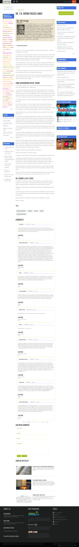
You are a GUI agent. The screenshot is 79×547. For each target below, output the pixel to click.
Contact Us (56, 521)
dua (12, 31)
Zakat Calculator (58, 512)
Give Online (57, 515)
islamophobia (7, 52)
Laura (10, 55)
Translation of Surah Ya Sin (39, 495)
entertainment (6, 35)
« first (23, 422)
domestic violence (7, 31)
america (7, 21)
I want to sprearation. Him (62, 77)
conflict (10, 27)
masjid (10, 57)
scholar (30, 211)
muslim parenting (7, 65)
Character (5, 23)
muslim (9, 61)
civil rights (5, 25)
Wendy (11, 103)
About (65, 1)
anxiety (10, 21)
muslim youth (7, 73)
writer (36, 211)
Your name (19, 428)
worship (10, 105)
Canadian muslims (21, 214)
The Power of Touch (61, 25)
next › (43, 422)
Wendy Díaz (5, 125)
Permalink (33, 224)
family (10, 37)
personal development (8, 79)
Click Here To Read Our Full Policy (10, 531)
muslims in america (8, 67)
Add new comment (20, 200)
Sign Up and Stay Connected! (66, 13)
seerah (4, 93)
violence (4, 103)
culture (6, 29)
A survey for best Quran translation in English (43, 466)
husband (8, 47)
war (9, 103)
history (4, 47)
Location (19, 433)
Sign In (56, 524)
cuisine (4, 29)
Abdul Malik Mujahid (22, 45)
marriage (5, 57)
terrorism (5, 100)
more (12, 137)
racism (10, 87)
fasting (4, 40)
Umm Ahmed (6, 135)
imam (12, 47)
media (4, 59)
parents (4, 77)
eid (9, 33)
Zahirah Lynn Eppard (7, 132)
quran (6, 87)
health (4, 45)
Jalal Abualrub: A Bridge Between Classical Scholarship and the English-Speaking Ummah (66, 38)
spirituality (6, 96)
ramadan (6, 88)
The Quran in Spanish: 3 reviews (39, 480)
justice (4, 55)
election (11, 33)
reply (19, 238)
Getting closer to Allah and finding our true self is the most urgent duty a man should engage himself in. (66, 73)
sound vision (9, 95)
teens (11, 99)
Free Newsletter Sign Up (59, 517)
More (11, 109)
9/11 (4, 19)
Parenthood (5, 75)
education (6, 33)
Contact (69, 1)
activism (7, 19)
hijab (13, 45)
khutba (7, 55)
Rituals (9, 91)
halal (11, 41)
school (12, 91)
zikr (7, 107)
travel (9, 101)
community (6, 27)
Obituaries (20, 10)
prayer (11, 83)
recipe (10, 89)
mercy (7, 59)
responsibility (5, 91)
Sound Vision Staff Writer (8, 118)
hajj (9, 41)
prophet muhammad (6, 85)
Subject (18, 438)
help (7, 45)
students (10, 97)
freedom (11, 40)
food (7, 39)
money (11, 59)
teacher (7, 99)
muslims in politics (6, 69)
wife (4, 105)
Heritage (10, 45)
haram (4, 43)
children (10, 23)
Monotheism (5, 61)
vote (7, 103)
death (41, 211)
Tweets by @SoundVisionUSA (63, 62)
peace (11, 77)
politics (8, 83)
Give (74, 1)
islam (7, 49)
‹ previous (28, 422)
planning (6, 81)
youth (4, 106)
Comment (19, 443)
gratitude (6, 41)
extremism (5, 38)
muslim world (10, 71)
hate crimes (8, 43)
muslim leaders (7, 63)
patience (8, 77)
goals (4, 41)
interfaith (4, 49)
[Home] (7, 2)
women (6, 105)
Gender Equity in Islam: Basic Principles (8, 165)
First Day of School (61, 51)
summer (4, 99)
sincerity (7, 93)
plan (4, 81)
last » (47, 422)
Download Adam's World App (60, 519)
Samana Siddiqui (6, 120)
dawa (9, 29)
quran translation (21, 211)
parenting (11, 75)
